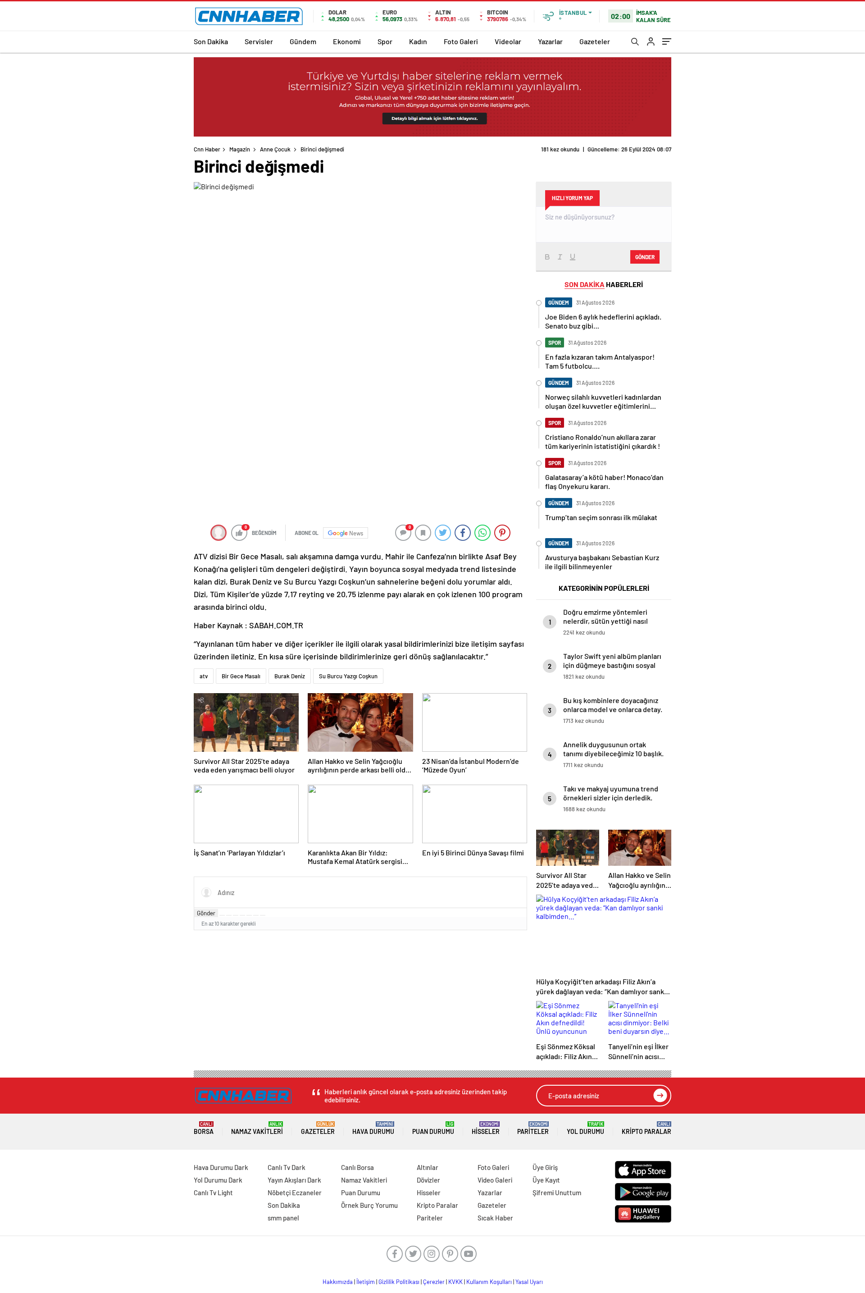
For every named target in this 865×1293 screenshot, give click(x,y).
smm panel (283, 1218)
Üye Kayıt (546, 1180)
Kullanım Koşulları (489, 1281)
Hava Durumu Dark (221, 1167)
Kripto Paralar (646, 1128)
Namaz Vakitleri (257, 1128)
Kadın (418, 41)
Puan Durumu (433, 1128)
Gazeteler (594, 41)
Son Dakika (211, 41)
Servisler (259, 41)
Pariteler (533, 1128)
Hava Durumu (373, 1128)
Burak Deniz (289, 676)
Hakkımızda (338, 1281)
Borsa (204, 1128)
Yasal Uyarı (529, 1281)
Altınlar (427, 1167)
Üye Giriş (545, 1167)
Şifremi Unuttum (557, 1192)
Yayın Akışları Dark (294, 1180)
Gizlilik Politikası (398, 1281)
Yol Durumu (585, 1128)
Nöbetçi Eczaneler (295, 1192)
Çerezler (434, 1281)
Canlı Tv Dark (286, 1167)
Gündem (303, 41)
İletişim (365, 1281)
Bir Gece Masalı (241, 676)
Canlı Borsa (357, 1167)
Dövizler (428, 1180)
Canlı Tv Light (213, 1192)
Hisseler (486, 1128)
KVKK (455, 1281)
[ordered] (242, 915)
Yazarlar (550, 41)
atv (204, 676)
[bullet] (249, 915)
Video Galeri (495, 1180)
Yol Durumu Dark (218, 1180)
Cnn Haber (207, 149)
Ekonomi (347, 41)
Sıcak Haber (495, 1218)
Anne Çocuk (275, 149)
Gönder (206, 913)
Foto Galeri (461, 41)
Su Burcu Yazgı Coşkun (348, 676)
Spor (385, 41)
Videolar (508, 41)
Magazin (239, 149)
